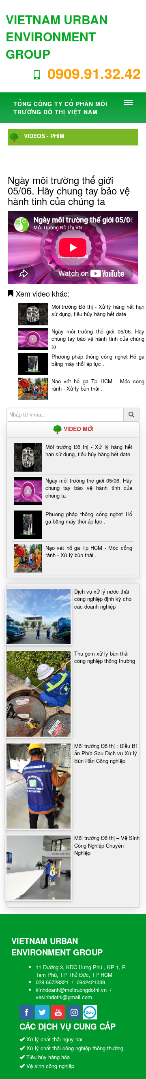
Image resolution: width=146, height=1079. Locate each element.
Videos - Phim (44, 136)
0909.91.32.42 (94, 72)
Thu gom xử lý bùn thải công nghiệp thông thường (104, 657)
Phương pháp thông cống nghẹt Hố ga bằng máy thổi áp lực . (98, 360)
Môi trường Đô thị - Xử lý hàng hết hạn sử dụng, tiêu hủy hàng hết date (98, 310)
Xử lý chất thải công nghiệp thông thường (74, 1048)
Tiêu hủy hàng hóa (48, 1057)
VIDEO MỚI (78, 429)
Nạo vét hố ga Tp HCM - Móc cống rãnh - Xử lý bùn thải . (98, 385)
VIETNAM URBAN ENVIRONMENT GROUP (57, 37)
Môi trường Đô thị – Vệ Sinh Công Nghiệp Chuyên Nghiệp (107, 845)
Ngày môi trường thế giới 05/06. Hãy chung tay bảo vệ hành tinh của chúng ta (98, 338)
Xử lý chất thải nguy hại (54, 1039)
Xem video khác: (41, 293)
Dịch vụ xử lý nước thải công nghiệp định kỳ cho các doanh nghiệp (102, 599)
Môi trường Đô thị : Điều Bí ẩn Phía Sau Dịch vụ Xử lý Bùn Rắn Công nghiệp (105, 753)
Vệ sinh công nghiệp (50, 1066)
